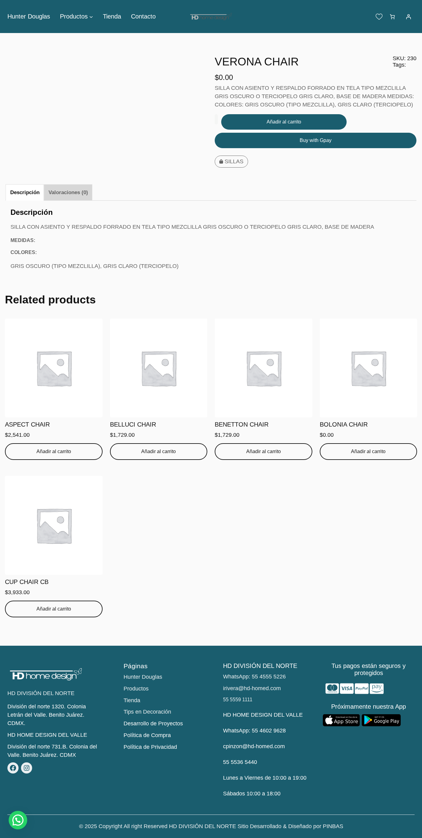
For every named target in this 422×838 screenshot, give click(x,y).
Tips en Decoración (147, 712)
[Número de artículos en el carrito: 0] (392, 16)
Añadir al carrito (284, 121)
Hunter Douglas (143, 677)
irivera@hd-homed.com (252, 688)
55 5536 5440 (240, 762)
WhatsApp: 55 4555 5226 (254, 676)
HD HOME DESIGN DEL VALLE (47, 735)
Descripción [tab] (25, 192)
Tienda (132, 700)
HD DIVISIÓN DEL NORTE (40, 693)
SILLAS (234, 161)
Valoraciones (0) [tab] (68, 192)
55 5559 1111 (237, 699)
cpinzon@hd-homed (248, 746)
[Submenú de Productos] (91, 17)
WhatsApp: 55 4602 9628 (254, 731)
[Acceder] (408, 16)
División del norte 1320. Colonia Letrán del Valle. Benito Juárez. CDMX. (46, 714)
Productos (136, 689)
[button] (18, 820)
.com (279, 746)
